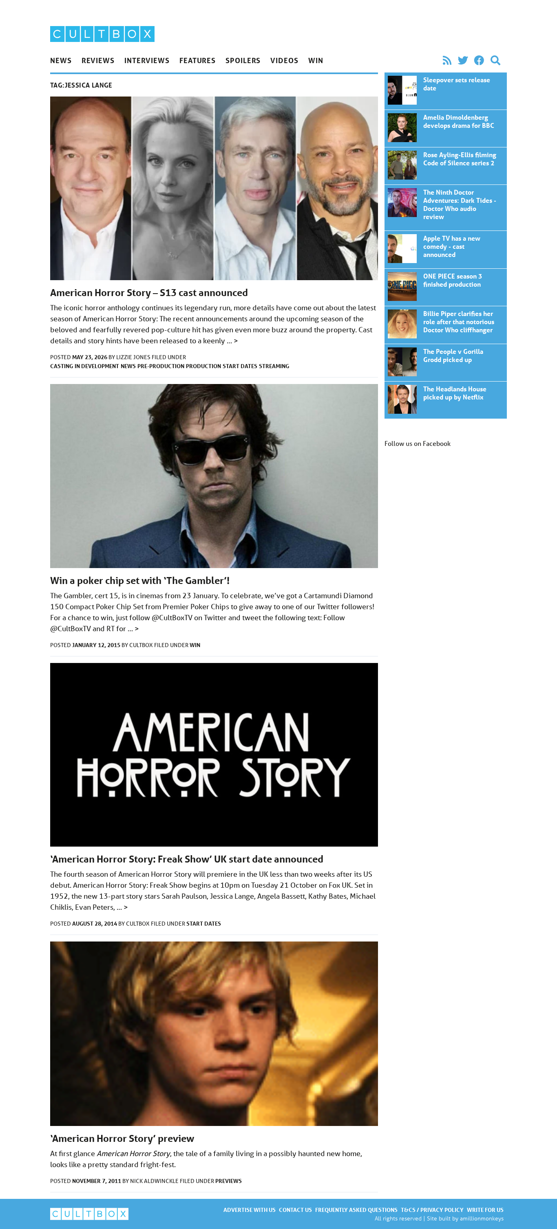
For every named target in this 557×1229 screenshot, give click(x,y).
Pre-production (160, 366)
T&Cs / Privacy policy (432, 1210)
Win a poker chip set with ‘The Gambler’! (140, 580)
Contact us (295, 1210)
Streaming (274, 366)
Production (203, 366)
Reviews (98, 60)
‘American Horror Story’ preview (122, 1138)
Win (315, 60)
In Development (97, 366)
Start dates (240, 366)
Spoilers (243, 60)
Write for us (485, 1210)
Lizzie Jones (134, 357)
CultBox (141, 645)
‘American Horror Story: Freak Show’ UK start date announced (186, 859)
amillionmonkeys (482, 1218)
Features (197, 60)
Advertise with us (249, 1210)
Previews (228, 1181)
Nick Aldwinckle (155, 1181)
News (61, 60)
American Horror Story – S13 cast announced (149, 292)
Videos (284, 60)
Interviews (147, 60)
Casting (61, 366)
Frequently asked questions (356, 1210)
